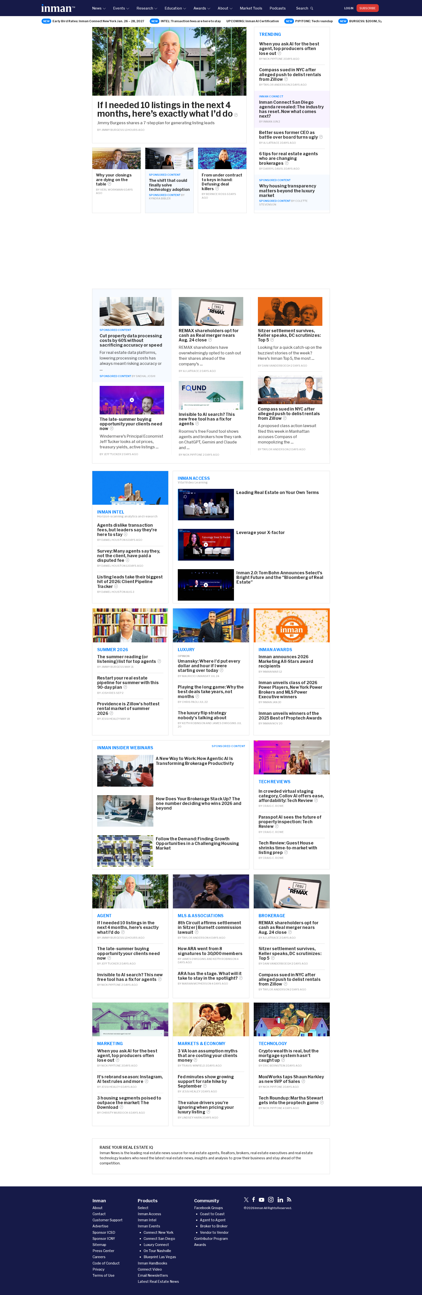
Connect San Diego (159, 1238)
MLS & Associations (200, 915)
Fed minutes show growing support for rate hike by (206, 1081)
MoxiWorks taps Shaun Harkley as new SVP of (291, 1079)
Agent (104, 915)
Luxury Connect (156, 1245)
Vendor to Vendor (214, 1232)
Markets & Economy (201, 1043)
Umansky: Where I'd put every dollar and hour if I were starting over (209, 666)
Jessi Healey (110, 718)
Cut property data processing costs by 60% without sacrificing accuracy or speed (131, 340)
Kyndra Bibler (160, 198)
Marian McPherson (196, 983)
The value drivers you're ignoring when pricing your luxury (206, 1107)
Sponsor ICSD (104, 1232)
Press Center (103, 1251)
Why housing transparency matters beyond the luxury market (287, 190)
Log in (348, 8)
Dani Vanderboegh (276, 365)
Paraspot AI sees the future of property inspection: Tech (290, 822)
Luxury (186, 649)
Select (143, 1208)
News (97, 8)
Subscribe (367, 8)
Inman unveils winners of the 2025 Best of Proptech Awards (290, 715)
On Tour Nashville (157, 1251)
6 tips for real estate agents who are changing (288, 158)
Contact (99, 1214)
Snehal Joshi (145, 376)
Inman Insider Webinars (125, 747)
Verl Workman (111, 189)
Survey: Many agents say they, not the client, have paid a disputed (128, 556)
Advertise (100, 1226)
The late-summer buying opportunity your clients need (131, 424)
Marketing (110, 1043)
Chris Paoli (190, 701)
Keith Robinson (193, 723)
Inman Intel (110, 511)
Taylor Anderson (276, 84)
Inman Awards (275, 649)
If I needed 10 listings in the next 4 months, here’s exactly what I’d (165, 109)
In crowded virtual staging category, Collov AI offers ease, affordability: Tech (291, 796)
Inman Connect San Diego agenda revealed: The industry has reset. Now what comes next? (291, 109)
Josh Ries (108, 692)
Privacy (99, 1269)
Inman (267, 121)
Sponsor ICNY (104, 1238)
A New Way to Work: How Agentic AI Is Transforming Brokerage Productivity (195, 760)
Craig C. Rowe (273, 805)
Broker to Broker (214, 1226)
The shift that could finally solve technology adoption (169, 185)
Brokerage (272, 915)
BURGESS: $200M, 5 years (369, 21)
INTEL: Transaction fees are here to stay (191, 21)
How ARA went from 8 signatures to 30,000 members (210, 951)
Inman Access (194, 478)
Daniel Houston (113, 539)
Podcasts (278, 8)
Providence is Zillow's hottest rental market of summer (128, 708)
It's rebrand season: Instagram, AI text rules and (130, 1079)
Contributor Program (211, 1238)
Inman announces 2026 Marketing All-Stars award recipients (286, 661)
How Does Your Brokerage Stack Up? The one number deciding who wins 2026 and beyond (198, 803)
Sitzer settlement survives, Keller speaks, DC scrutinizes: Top (289, 335)
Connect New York (158, 1232)
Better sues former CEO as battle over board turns (288, 134)
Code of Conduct (106, 1263)
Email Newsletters (153, 1275)
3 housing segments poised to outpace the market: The (129, 1103)
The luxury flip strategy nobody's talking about (202, 715)
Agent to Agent (213, 1220)
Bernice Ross (216, 193)
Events (119, 8)
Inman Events (149, 1226)
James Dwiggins (224, 723)
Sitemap (99, 1245)
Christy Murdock (114, 1112)
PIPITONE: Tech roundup (314, 21)
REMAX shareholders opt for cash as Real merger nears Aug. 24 (209, 335)
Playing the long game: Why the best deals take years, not (211, 692)
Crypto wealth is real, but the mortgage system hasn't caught (289, 1055)
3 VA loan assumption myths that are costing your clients (207, 1055)
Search (302, 8)
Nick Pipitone (273, 58)
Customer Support (108, 1220)
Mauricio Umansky (196, 676)
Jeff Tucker (112, 454)
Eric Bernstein (274, 1065)
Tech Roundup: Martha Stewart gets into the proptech (291, 1100)
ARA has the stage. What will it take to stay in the (210, 975)
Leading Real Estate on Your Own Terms (277, 492)
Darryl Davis (273, 168)
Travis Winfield (193, 1065)
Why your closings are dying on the (114, 179)
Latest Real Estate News (158, 1281)
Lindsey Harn (192, 1117)
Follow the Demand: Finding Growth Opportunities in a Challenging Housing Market (197, 843)
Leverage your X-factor (260, 532)
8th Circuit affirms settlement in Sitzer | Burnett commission (209, 927)
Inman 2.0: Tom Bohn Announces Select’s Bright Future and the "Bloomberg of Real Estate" (279, 577)
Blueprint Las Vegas (160, 1257)
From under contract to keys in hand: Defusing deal (222, 182)
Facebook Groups (208, 1208)
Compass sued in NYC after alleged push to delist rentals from (290, 74)
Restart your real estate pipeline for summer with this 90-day (128, 682)
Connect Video (150, 1269)
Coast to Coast (212, 1214)
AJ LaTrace (271, 142)
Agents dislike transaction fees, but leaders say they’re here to (127, 530)
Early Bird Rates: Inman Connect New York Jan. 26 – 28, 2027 (98, 21)
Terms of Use (104, 1275)
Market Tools (251, 8)
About (223, 8)
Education (173, 8)
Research (145, 8)
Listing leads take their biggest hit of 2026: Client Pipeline (130, 581)
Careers (99, 1257)
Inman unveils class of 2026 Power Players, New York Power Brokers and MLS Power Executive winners (291, 689)
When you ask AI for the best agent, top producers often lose (289, 48)
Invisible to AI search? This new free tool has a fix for (207, 419)
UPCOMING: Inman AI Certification (252, 21)
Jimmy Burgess (112, 129)
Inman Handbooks (152, 1263)
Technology (273, 1043)
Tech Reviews (275, 781)
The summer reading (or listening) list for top (126, 659)
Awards (199, 8)
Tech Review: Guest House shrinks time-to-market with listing (288, 847)
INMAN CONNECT (271, 96)
